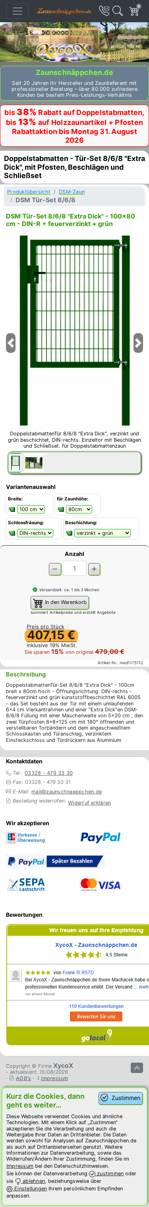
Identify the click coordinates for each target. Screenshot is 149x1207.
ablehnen (33, 1181)
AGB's (23, 1078)
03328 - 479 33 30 (49, 773)
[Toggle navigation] (17, 11)
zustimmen (109, 1173)
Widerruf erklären (89, 803)
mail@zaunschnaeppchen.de (66, 792)
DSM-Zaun (72, 192)
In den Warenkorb (65, 602)
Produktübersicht (28, 192)
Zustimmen (125, 1097)
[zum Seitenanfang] (137, 1068)
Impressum (54, 1078)
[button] (10, 353)
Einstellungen (30, 1189)
